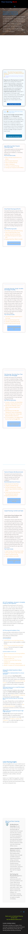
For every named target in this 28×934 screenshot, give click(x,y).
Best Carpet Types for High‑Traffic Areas (14, 552)
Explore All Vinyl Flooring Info (14, 243)
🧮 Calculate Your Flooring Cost (14, 136)
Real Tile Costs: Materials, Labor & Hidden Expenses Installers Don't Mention (12, 407)
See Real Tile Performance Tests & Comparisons (14, 424)
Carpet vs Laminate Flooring (11, 554)
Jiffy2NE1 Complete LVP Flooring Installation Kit (14, 665)
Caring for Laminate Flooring (11, 485)
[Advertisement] (14, 52)
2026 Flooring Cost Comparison (18, 695)
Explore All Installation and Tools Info (14, 500)
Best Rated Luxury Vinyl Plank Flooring (14, 230)
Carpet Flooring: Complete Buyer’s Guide (14, 551)
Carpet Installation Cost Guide (12, 556)
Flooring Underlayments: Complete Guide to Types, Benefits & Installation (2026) (13, 489)
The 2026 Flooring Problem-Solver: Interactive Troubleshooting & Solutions (14, 73)
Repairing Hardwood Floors (11, 495)
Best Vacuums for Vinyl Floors (12, 484)
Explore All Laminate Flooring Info (14, 328)
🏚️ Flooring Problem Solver (14, 104)
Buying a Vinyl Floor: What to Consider (14, 239)
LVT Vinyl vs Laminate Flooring (12, 166)
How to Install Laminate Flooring (12, 323)
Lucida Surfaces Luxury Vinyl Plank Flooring (13, 640)
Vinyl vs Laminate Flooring (11, 162)
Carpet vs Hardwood (9, 164)
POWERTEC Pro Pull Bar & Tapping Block (13, 663)
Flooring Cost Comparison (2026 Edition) (14, 167)
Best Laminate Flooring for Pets (12, 319)
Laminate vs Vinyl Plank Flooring (12, 321)
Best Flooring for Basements (11, 160)
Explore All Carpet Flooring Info (14, 561)
